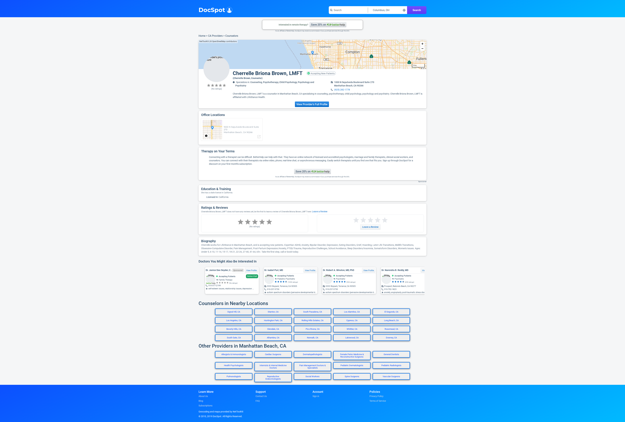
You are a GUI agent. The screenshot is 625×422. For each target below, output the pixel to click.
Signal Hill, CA (233, 312)
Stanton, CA (273, 312)
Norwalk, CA (312, 337)
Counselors (231, 35)
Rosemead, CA (391, 329)
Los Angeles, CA (233, 320)
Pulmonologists (234, 376)
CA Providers (215, 35)
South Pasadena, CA (312, 312)
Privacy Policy (376, 396)
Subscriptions (205, 405)
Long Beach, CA (391, 320)
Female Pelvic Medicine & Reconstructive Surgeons (352, 355)
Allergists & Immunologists (233, 354)
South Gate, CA (234, 337)
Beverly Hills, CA (233, 329)
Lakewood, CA (352, 337)
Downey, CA (391, 337)
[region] (312, 54)
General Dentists (391, 354)
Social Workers (312, 376)
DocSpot (212, 9)
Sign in (315, 396)
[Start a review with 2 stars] (359, 220)
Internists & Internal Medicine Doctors (273, 366)
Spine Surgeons (352, 376)
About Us (203, 396)
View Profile (251, 270)
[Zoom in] (422, 43)
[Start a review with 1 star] (356, 220)
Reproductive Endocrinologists (273, 377)
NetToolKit (204, 41)
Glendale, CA (273, 329)
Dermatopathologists (312, 354)
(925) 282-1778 (342, 89)
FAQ (258, 401)
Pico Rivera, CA (312, 329)
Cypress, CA (351, 320)
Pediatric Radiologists (391, 365)
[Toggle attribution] (206, 136)
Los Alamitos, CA (352, 312)
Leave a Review (319, 211)
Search (417, 10)
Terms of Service (377, 401)
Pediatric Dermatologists (351, 365)
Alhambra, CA (273, 337)
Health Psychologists (233, 365)
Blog (201, 401)
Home (202, 35)
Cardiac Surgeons (273, 354)
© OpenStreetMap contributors (223, 41)
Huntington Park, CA (273, 320)
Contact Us (261, 396)
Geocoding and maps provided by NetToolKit (221, 411)
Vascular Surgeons (391, 376)
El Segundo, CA (391, 312)
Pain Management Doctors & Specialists (312, 366)
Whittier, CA (352, 329)
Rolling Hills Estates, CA (312, 320)
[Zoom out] (422, 48)
